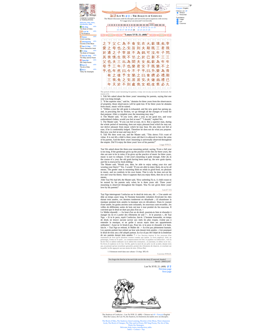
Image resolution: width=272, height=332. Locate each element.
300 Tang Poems (150, 323)
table (150, 327)
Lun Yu (85, 31)
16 (120, 30)
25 (146, 30)
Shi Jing (85, 27)
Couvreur (182, 23)
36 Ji (83, 70)
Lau (180, 21)
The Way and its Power (134, 323)
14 (154, 27)
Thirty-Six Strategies (136, 325)
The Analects (122, 321)
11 (146, 27)
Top (143, 329)
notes (134, 327)
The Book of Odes (109, 321)
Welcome (123, 327)
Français (160, 315)
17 (123, 30)
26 (149, 30)
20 (131, 30)
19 (128, 30)
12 (149, 27)
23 (141, 30)
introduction (142, 327)
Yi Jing (84, 51)
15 (117, 30)
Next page (166, 271)
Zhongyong (86, 42)
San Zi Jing (86, 46)
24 (143, 30)
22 (138, 30)
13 (151, 27)
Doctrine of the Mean (148, 321)
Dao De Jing (86, 56)
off (154, 315)
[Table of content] (129, 15)
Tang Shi (85, 60)
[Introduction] (126, 15)
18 (126, 30)
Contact (137, 329)
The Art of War (162, 323)
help (129, 327)
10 (143, 27)
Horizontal (182, 14)
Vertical (181, 12)
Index (130, 329)
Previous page (165, 269)
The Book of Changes (116, 323)
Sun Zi (84, 65)
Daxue (84, 37)
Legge (181, 19)
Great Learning (133, 321)
